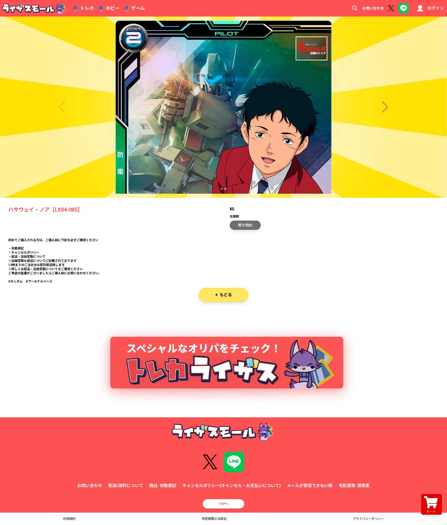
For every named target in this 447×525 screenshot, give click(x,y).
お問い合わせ (373, 8)
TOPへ (223, 504)
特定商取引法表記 (214, 519)
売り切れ (245, 225)
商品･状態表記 (162, 485)
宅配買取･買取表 (354, 485)
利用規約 (69, 519)
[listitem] (223, 261)
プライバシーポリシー (368, 519)
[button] (221, 189)
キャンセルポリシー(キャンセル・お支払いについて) (231, 485)
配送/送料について (125, 485)
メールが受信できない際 (309, 485)
